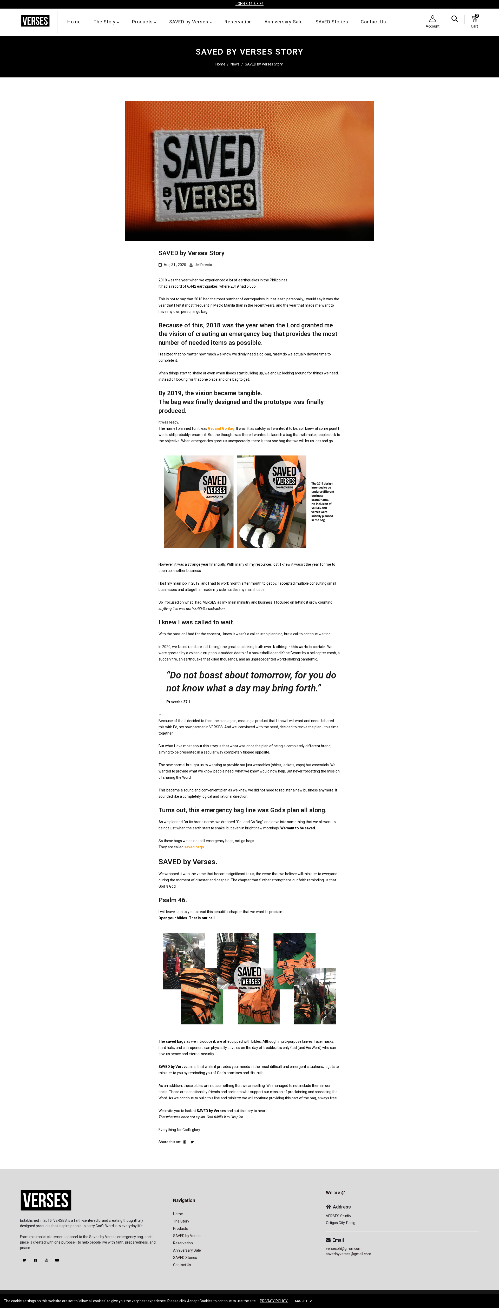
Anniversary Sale (284, 21)
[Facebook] (35, 1260)
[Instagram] (46, 1260)
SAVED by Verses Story (192, 253)
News (235, 64)
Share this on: (170, 1142)
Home (74, 21)
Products (143, 21)
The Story (105, 21)
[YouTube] (57, 1260)
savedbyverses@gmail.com (348, 1254)
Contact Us (373, 21)
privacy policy (274, 1301)
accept (303, 1301)
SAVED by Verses (189, 21)
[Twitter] (24, 1260)
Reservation (238, 21)
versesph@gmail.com (344, 1248)
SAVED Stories (332, 21)
